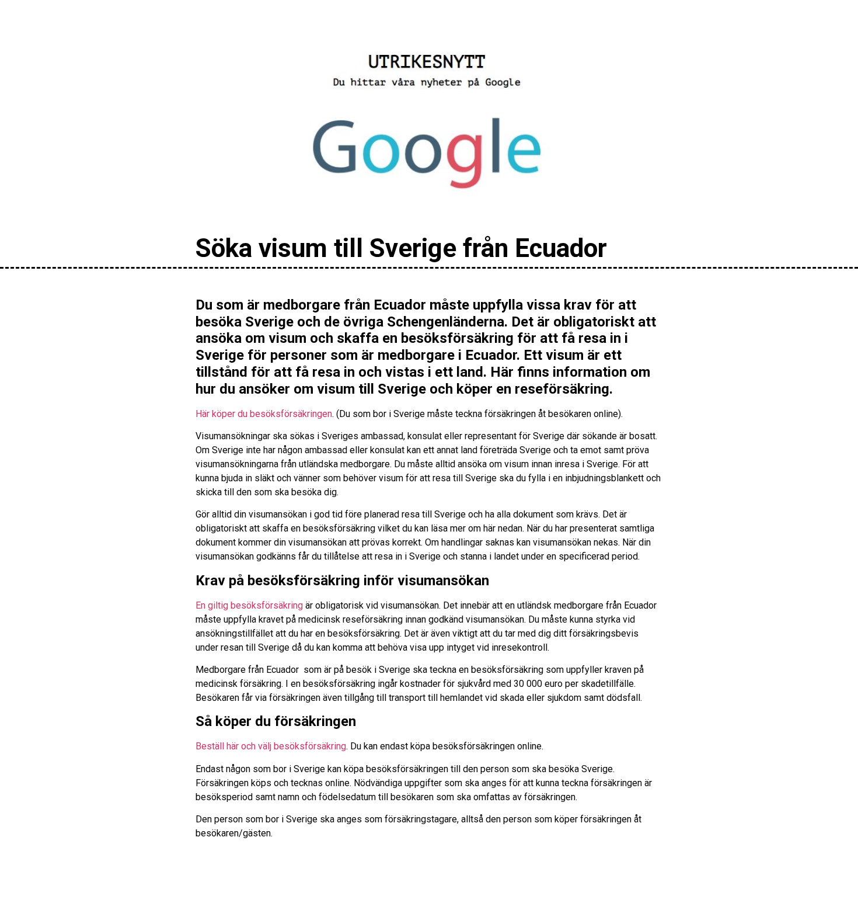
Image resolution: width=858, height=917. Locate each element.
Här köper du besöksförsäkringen (264, 413)
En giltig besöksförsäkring (249, 605)
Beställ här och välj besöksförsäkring (271, 746)
